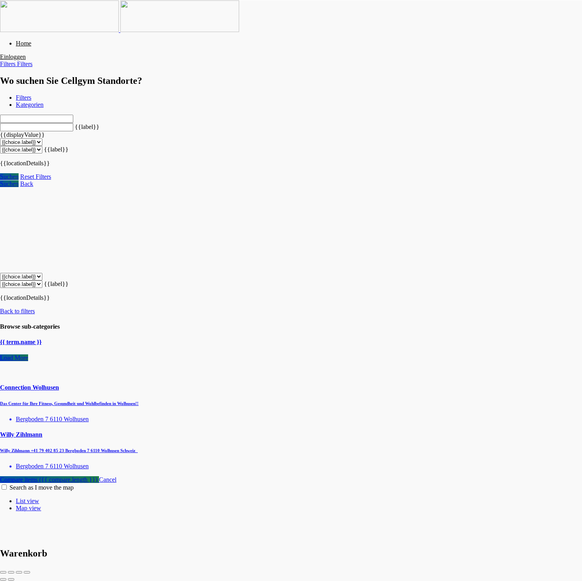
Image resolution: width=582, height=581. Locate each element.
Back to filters (17, 311)
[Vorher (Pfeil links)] (3, 579)
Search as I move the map (42, 487)
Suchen (9, 176)
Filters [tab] (23, 97)
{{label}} (87, 126)
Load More (14, 357)
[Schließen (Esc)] (3, 572)
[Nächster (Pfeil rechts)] (11, 579)
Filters (8, 64)
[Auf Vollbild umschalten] (19, 572)
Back (26, 183)
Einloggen (13, 56)
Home (23, 43)
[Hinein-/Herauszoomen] (27, 572)
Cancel (107, 479)
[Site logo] (60, 29)
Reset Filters (35, 176)
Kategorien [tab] (30, 104)
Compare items (48, 479)
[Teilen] (11, 572)
